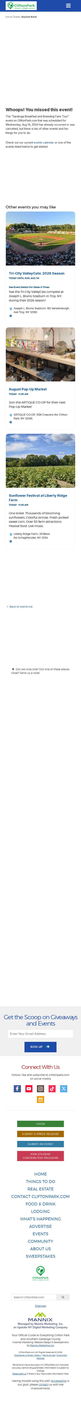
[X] (63, 1088)
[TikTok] (52, 1088)
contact (43, 1384)
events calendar (44, 142)
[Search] (63, 1297)
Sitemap (40, 1305)
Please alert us (19, 1373)
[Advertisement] (40, 60)
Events (17, 17)
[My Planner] (40, 1099)
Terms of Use (49, 1355)
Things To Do (40, 1181)
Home (9, 17)
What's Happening (40, 1219)
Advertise (40, 1226)
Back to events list (20, 606)
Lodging (40, 1211)
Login (40, 1123)
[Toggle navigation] (68, 5)
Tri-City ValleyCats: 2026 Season (36, 273)
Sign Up (37, 1047)
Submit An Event (40, 1144)
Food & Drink (41, 1204)
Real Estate (41, 1189)
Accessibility (58, 1380)
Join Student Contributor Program (40, 1155)
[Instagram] (40, 1088)
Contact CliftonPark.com (40, 1196)
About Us (40, 1248)
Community (40, 1241)
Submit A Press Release (40, 1133)
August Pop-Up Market (28, 389)
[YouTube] (29, 1088)
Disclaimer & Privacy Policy (27, 1355)
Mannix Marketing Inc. (42, 1345)
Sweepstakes (40, 1256)
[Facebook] (17, 1088)
